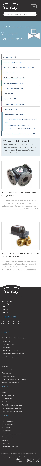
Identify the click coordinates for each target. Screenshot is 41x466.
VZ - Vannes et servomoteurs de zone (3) (20, 128)
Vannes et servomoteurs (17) (14, 114)
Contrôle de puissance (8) (13, 88)
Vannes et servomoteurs (26, 27)
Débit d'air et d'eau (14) (12, 62)
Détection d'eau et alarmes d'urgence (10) (19, 134)
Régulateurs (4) (9, 73)
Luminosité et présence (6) (13, 83)
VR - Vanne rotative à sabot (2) (17, 125)
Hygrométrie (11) (10, 99)
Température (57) (10, 109)
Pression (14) (8, 93)
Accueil (4, 27)
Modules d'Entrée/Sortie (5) (14, 78)
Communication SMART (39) (14, 104)
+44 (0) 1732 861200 (8, 317)
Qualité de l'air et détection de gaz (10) (18, 67)
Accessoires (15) (9, 57)
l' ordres (12, 27)
